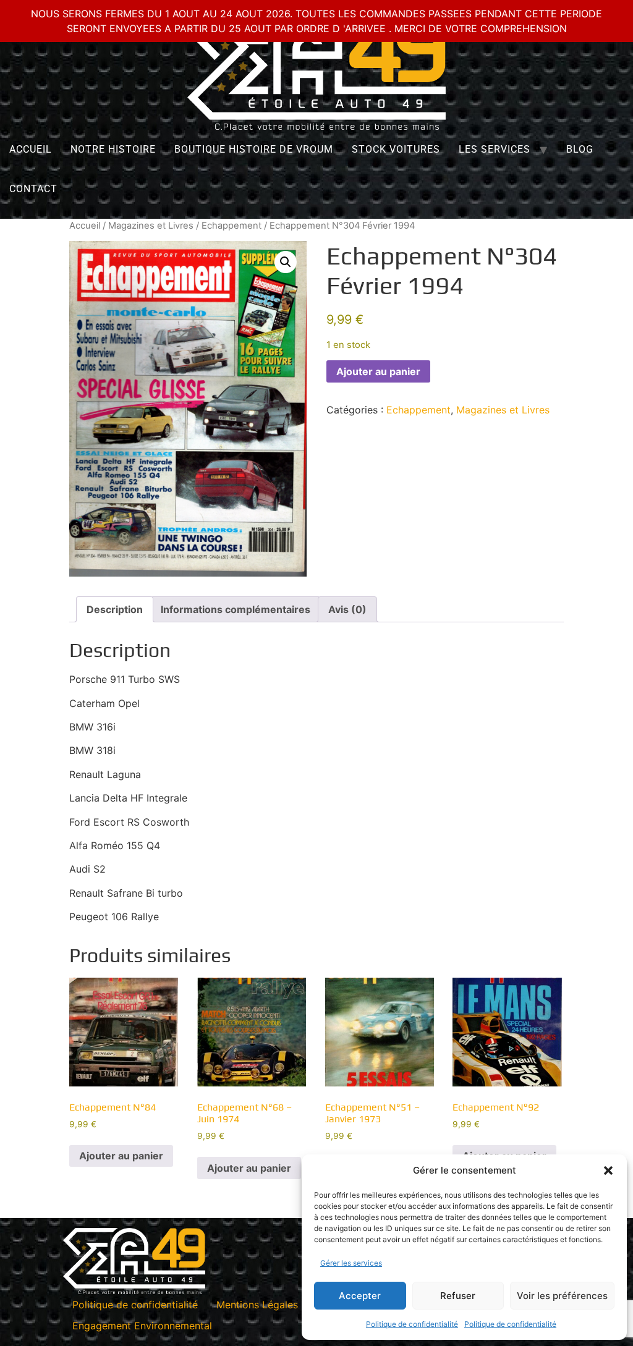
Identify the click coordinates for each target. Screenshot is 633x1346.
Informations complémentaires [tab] (235, 609)
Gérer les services (351, 1263)
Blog (579, 149)
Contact (33, 189)
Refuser (457, 1296)
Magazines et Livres (150, 225)
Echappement (231, 225)
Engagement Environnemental (142, 1325)
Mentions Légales (257, 1304)
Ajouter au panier (378, 371)
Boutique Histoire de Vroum (253, 149)
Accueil (30, 149)
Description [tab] (115, 609)
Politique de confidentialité (412, 1324)
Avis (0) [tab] (347, 609)
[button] (608, 1170)
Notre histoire (113, 149)
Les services (494, 149)
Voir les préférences (562, 1296)
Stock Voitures (396, 149)
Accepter (360, 1296)
